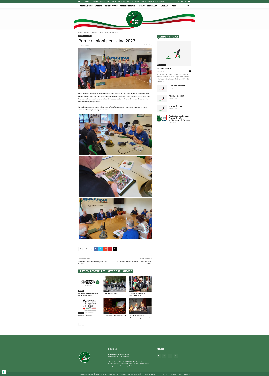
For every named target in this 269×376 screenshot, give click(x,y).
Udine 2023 (94, 33)
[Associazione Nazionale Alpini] (134, 19)
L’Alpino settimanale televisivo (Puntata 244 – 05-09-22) (134, 263)
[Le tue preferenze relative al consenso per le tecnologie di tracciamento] (4, 372)
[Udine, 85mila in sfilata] (115, 284)
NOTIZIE (121, 1)
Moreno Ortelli (164, 68)
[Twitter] (185, 1)
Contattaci (173, 374)
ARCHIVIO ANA (139, 1)
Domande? (187, 374)
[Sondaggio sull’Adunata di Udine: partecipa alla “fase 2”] (89, 284)
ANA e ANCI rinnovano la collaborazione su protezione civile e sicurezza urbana (140, 318)
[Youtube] (189, 1)
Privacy (165, 374)
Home (80, 33)
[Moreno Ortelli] (174, 53)
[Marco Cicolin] (162, 108)
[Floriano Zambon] (162, 88)
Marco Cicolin (175, 106)
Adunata (86, 33)
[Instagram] (182, 1)
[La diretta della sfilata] (89, 306)
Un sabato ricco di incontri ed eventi (115, 316)
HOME (114, 1)
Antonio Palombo (177, 95)
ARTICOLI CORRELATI (92, 271)
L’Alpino (98, 6)
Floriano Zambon (177, 85)
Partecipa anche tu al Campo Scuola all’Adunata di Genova (179, 118)
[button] (188, 6)
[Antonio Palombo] (162, 98)
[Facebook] (178, 1)
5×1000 (180, 374)
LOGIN (162, 1)
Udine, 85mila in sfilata (110, 293)
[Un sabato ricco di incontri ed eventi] (115, 306)
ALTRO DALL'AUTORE (119, 271)
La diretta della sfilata (85, 316)
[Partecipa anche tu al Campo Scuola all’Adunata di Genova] (162, 118)
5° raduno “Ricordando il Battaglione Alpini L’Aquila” (92, 263)
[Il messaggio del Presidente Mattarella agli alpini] (140, 284)
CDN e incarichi (161, 64)
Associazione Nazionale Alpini (118, 354)
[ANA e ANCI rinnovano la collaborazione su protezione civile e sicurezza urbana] (140, 306)
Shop (174, 6)
